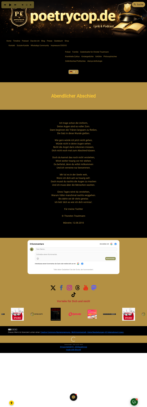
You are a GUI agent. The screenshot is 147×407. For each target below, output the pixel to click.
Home (8, 41)
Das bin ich (35, 41)
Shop (67, 41)
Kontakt (12, 45)
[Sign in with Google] (111, 244)
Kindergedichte (87, 56)
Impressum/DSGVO (59, 45)
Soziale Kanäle (23, 45)
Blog (43, 41)
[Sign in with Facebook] (115, 244)
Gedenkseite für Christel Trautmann (94, 52)
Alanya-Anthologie (94, 61)
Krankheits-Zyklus (72, 56)
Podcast (25, 41)
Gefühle (98, 56)
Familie (75, 52)
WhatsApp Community (40, 45)
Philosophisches (110, 56)
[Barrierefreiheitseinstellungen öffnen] (11, 403)
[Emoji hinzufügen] (37, 258)
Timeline (16, 41)
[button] (73, 72)
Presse (49, 41)
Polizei (68, 52)
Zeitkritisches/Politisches (75, 61)
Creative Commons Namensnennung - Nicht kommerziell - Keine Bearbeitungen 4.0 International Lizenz (82, 332)
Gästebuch (58, 41)
